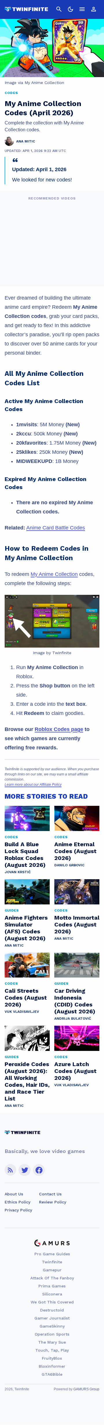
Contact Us (50, 1194)
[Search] (59, 9)
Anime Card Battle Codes (55, 528)
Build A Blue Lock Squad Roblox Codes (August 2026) (25, 854)
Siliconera (52, 1294)
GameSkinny (52, 1326)
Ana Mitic (14, 945)
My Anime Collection (54, 574)
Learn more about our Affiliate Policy (33, 785)
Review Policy (52, 1202)
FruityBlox (52, 1358)
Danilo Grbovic (69, 865)
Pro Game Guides (52, 1254)
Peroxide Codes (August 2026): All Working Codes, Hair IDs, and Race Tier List (27, 1081)
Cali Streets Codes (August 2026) (26, 997)
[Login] (93, 9)
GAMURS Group (86, 1389)
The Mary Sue (52, 1342)
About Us (14, 1194)
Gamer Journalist (52, 1318)
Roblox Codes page (59, 729)
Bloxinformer (52, 1366)
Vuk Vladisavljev (22, 1012)
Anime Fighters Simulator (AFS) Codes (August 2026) (26, 928)
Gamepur (52, 1270)
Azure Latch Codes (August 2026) (75, 1071)
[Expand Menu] (82, 9)
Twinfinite (52, 1262)
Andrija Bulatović (72, 1019)
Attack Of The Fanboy (52, 1278)
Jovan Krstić (18, 872)
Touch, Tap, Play (52, 1350)
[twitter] (24, 1170)
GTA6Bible (52, 1374)
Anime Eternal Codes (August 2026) (75, 851)
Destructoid (52, 1310)
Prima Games (52, 1286)
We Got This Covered (52, 1302)
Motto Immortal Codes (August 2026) (76, 924)
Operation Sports (52, 1334)
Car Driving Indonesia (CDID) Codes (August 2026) (74, 1001)
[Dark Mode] (70, 9)
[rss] (10, 1170)
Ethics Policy (17, 1202)
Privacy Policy (18, 1210)
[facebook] (39, 1170)
